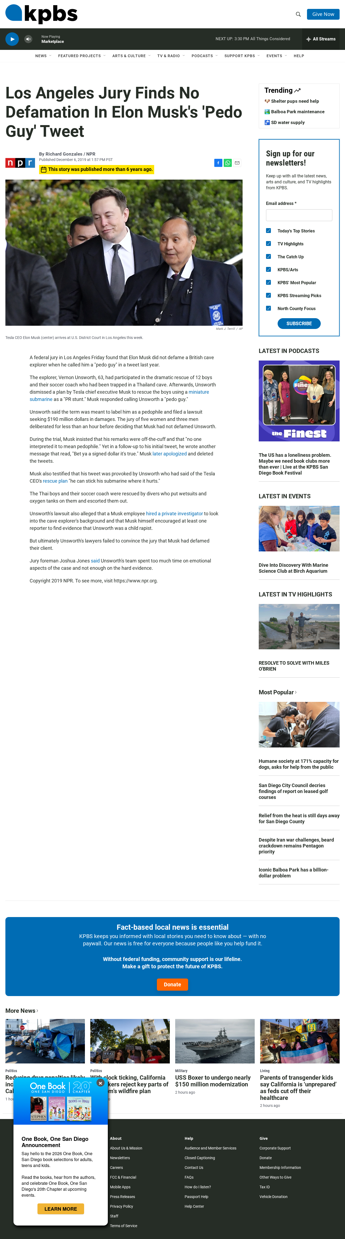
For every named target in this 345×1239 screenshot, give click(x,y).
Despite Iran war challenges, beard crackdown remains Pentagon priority (296, 845)
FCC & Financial (123, 1177)
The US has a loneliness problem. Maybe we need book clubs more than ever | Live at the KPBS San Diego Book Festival (295, 464)
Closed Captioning (200, 1158)
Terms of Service (123, 1226)
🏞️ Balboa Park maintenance (294, 111)
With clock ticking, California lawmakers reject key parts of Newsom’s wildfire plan (129, 1084)
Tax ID (265, 1187)
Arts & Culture (129, 56)
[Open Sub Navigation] (51, 56)
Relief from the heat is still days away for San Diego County (299, 818)
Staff (114, 1216)
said (95, 561)
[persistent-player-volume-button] (28, 39)
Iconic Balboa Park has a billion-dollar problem (294, 872)
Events (274, 56)
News (41, 56)
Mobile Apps (120, 1187)
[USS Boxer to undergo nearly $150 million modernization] (215, 1041)
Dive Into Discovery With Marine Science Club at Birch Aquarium (293, 568)
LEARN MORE (60, 1208)
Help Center (194, 1206)
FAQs (189, 1177)
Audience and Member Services (210, 1148)
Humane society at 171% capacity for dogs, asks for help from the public (299, 764)
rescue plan (55, 481)
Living (265, 1071)
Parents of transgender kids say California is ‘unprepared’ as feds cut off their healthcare (298, 1087)
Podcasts (202, 56)
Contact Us (194, 1167)
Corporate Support (275, 1148)
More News (20, 1010)
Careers (116, 1167)
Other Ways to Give (275, 1177)
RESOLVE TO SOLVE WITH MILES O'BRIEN (294, 666)
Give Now (323, 14)
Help (299, 56)
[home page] (41, 14)
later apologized (170, 454)
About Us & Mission (126, 1148)
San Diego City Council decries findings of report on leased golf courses (293, 791)
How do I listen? (198, 1187)
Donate (172, 984)
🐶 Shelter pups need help (291, 101)
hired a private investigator (174, 513)
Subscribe (299, 323)
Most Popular (276, 692)
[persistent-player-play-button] (12, 39)
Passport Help (196, 1197)
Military (181, 1071)
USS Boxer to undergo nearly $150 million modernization (213, 1081)
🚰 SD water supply (284, 122)
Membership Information (280, 1167)
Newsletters (120, 1158)
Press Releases (122, 1197)
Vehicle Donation (274, 1197)
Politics (11, 1071)
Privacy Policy (121, 1206)
